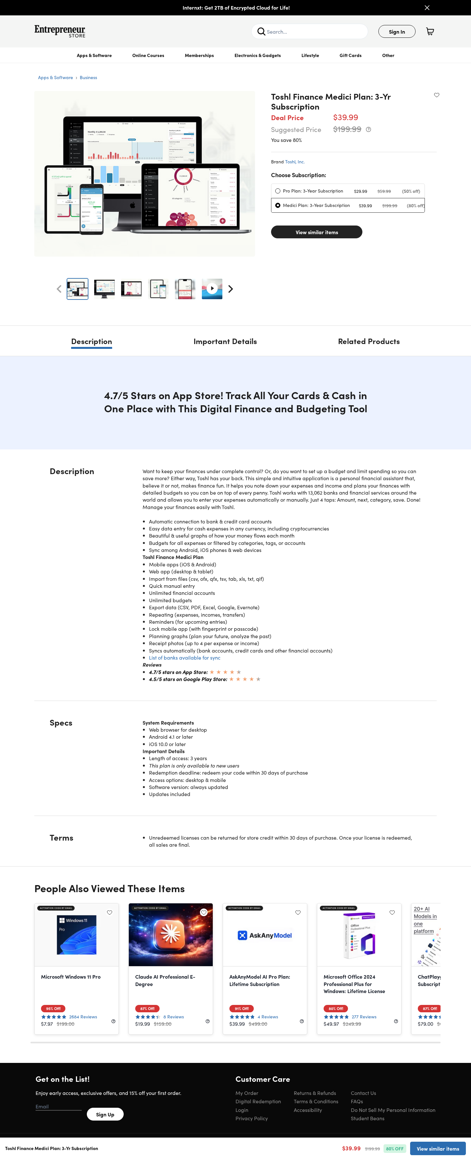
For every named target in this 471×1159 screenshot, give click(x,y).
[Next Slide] (230, 289)
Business (88, 77)
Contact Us (363, 1092)
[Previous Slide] (59, 289)
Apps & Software (94, 55)
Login (242, 1109)
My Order (247, 1092)
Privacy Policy (252, 1118)
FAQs (357, 1101)
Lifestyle (310, 55)
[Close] (427, 7)
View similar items (317, 231)
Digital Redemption (258, 1101)
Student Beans (367, 1118)
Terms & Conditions (316, 1101)
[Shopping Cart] (430, 31)
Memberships (199, 55)
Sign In (397, 31)
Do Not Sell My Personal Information (393, 1109)
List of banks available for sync (184, 657)
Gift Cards (351, 55)
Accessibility (308, 1109)
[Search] (261, 31)
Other (388, 55)
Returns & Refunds (315, 1092)
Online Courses (148, 55)
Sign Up (105, 1114)
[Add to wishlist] (437, 95)
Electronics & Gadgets (258, 55)
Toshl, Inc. (295, 161)
